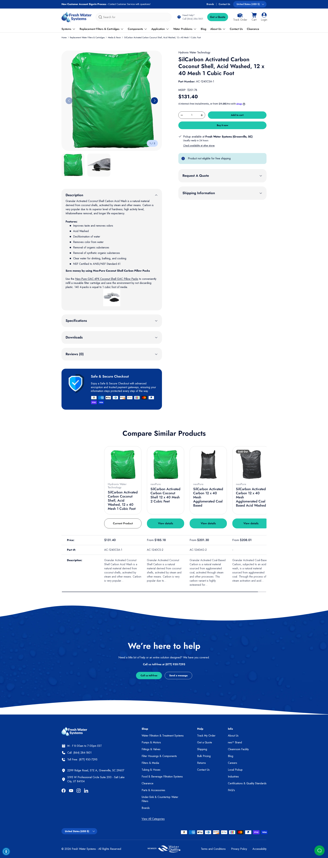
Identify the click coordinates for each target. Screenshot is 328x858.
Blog (203, 29)
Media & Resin (114, 37)
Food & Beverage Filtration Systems (162, 776)
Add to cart (237, 115)
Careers (232, 763)
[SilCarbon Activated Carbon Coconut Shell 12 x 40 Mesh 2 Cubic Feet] (166, 465)
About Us (215, 29)
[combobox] (133, 17)
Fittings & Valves (151, 749)
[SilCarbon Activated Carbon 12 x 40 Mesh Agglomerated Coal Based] (208, 465)
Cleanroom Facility (238, 749)
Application (158, 29)
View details (165, 523)
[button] (254, 17)
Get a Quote (217, 17)
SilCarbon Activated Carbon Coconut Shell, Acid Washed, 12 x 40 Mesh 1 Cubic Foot (162, 37)
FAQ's (231, 790)
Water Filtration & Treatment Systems (163, 736)
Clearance (253, 29)
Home (64, 37)
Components (135, 29)
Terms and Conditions (213, 849)
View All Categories (153, 819)
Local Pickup (235, 770)
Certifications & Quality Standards (247, 783)
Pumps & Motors (151, 742)
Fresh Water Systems (84, 849)
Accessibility (259, 849)
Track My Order (206, 736)
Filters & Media (150, 763)
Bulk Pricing (204, 756)
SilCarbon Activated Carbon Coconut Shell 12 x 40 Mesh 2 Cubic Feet (165, 495)
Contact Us (224, 4)
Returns (201, 763)
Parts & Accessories (153, 790)
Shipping (202, 749)
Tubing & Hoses (151, 770)
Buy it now (222, 125)
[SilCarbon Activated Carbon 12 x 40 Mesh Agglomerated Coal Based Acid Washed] (251, 465)
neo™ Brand (235, 742)
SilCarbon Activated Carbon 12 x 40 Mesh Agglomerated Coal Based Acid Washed (251, 497)
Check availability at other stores (199, 145)
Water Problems (182, 29)
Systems (66, 29)
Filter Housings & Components (159, 756)
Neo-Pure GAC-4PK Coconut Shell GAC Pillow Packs (106, 279)
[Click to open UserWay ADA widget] (6, 851)
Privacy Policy (239, 849)
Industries (233, 776)
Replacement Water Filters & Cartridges (87, 37)
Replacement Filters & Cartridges (99, 29)
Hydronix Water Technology (194, 52)
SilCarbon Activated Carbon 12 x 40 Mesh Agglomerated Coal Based (208, 497)
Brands (210, 4)
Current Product (123, 523)
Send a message (178, 675)
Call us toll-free (149, 675)
